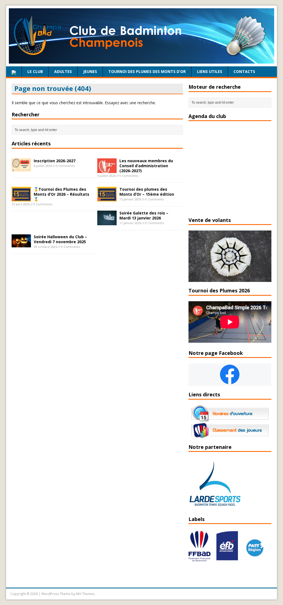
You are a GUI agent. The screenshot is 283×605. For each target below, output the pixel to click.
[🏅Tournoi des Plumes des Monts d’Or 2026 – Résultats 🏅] (21, 198)
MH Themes (85, 593)
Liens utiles (209, 71)
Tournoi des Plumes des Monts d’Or (147, 71)
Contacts (244, 71)
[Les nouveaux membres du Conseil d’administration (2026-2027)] (107, 169)
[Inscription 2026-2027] (21, 168)
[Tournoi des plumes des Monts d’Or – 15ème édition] (107, 198)
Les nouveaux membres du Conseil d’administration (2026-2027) (146, 165)
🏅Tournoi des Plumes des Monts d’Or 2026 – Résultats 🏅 (61, 194)
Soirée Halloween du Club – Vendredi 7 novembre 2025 (60, 239)
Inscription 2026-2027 (54, 160)
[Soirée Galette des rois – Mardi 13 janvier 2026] (107, 222)
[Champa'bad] (141, 60)
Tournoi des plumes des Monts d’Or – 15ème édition (146, 192)
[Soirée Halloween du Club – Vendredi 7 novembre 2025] (21, 244)
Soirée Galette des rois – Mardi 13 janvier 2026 (143, 215)
